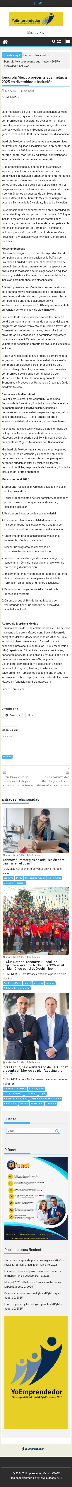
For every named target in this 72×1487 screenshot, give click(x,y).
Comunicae (18, 689)
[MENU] (68, 41)
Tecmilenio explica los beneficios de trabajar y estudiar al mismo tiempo (18, 781)
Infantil (27, 983)
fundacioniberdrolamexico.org (33, 681)
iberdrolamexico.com (22, 663)
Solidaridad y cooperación (17, 988)
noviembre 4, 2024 (15, 855)
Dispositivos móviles (35, 878)
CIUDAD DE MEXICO (13, 1093)
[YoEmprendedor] (5, 41)
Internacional (10, 1103)
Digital (19, 878)
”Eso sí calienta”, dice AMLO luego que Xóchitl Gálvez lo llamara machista (53, 781)
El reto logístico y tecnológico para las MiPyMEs (33, 1304)
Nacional (7, 756)
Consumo (8, 878)
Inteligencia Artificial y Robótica (45, 1098)
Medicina (38, 983)
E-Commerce (54, 878)
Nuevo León (37, 1103)
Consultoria (31, 1093)
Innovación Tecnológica (16, 1098)
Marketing (8, 883)
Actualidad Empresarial (15, 1088)
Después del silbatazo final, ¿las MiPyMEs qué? (32, 1293)
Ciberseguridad (36, 1088)
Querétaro (51, 1103)
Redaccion (29, 90)
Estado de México (12, 983)
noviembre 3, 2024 (15, 1062)
